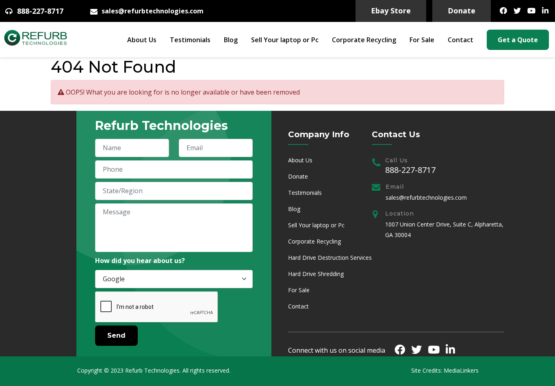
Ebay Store (391, 10)
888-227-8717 (40, 11)
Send (116, 335)
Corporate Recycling (364, 39)
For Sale (422, 39)
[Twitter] (517, 10)
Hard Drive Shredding (316, 274)
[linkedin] (545, 10)
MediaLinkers (461, 370)
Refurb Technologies (152, 370)
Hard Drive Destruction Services (330, 257)
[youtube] (531, 10)
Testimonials (190, 39)
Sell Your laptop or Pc (285, 39)
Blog (231, 39)
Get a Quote (518, 39)
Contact (460, 39)
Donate (461, 10)
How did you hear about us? (140, 260)
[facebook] (503, 10)
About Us (141, 39)
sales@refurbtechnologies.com (153, 11)
